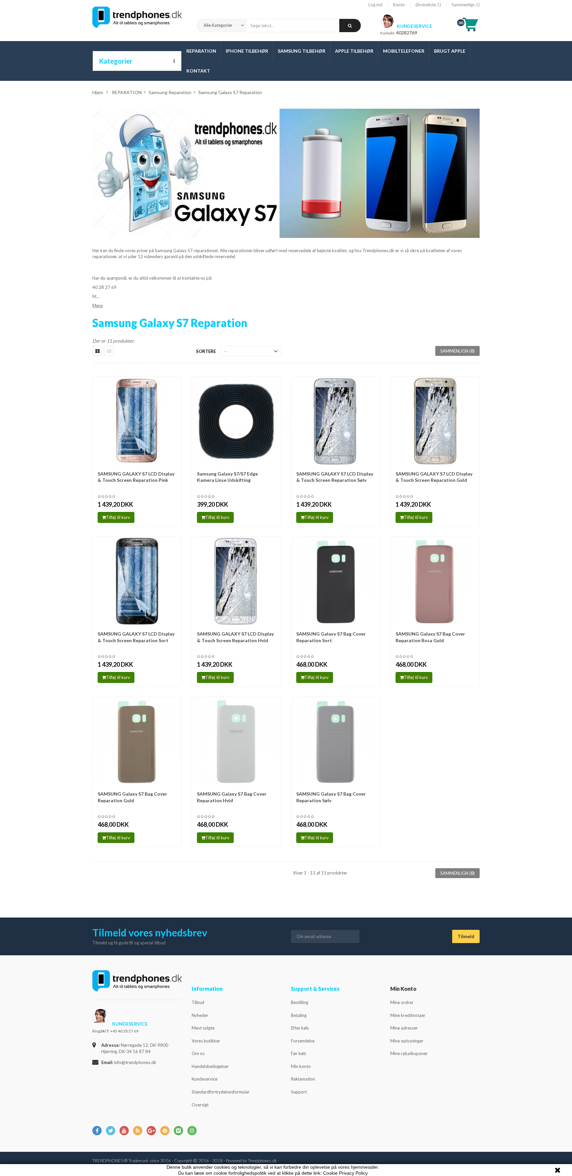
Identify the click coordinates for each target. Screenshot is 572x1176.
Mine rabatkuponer (409, 1053)
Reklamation (303, 1079)
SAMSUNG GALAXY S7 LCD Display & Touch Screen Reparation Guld (434, 477)
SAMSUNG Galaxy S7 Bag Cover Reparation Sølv (331, 797)
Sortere (206, 351)
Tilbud (198, 1002)
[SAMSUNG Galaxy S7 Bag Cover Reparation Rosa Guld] (435, 581)
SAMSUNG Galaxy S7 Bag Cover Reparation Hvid (231, 797)
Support (299, 1091)
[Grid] (97, 351)
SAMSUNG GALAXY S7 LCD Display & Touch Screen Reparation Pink (136, 477)
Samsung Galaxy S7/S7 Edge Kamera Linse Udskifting (227, 477)
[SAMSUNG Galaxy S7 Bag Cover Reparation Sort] (335, 581)
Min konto (301, 1066)
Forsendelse (302, 1040)
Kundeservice (204, 1079)
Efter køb (300, 1028)
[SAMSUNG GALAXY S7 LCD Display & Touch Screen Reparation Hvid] (236, 581)
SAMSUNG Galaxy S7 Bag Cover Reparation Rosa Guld (430, 637)
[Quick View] (174, 384)
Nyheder (200, 1015)
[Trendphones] (137, 985)
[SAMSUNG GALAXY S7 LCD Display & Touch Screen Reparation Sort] (137, 581)
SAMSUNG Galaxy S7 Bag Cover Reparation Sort (331, 637)
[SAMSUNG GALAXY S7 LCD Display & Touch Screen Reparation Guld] (435, 421)
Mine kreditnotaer (407, 1015)
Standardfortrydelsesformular (221, 1091)
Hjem (97, 92)
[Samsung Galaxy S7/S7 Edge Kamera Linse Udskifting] (236, 421)
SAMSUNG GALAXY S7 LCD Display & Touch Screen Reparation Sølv (334, 477)
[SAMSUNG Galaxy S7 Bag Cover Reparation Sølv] (335, 741)
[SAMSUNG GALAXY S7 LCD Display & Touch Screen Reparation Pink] (137, 421)
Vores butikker (206, 1040)
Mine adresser (404, 1028)
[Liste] (109, 351)
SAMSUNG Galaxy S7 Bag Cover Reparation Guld (132, 797)
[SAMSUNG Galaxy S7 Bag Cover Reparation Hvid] (236, 741)
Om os (198, 1053)
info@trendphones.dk (135, 1062)
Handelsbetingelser (210, 1066)
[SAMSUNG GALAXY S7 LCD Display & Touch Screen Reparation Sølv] (335, 421)
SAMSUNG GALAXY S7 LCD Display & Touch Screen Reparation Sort (136, 637)
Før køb (298, 1053)
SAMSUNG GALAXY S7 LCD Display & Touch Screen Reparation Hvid (235, 637)
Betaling (299, 1015)
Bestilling (299, 1002)
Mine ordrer (401, 1002)
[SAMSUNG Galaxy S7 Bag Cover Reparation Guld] (137, 741)
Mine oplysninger (406, 1040)
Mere (97, 305)
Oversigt (200, 1104)
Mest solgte (203, 1028)
